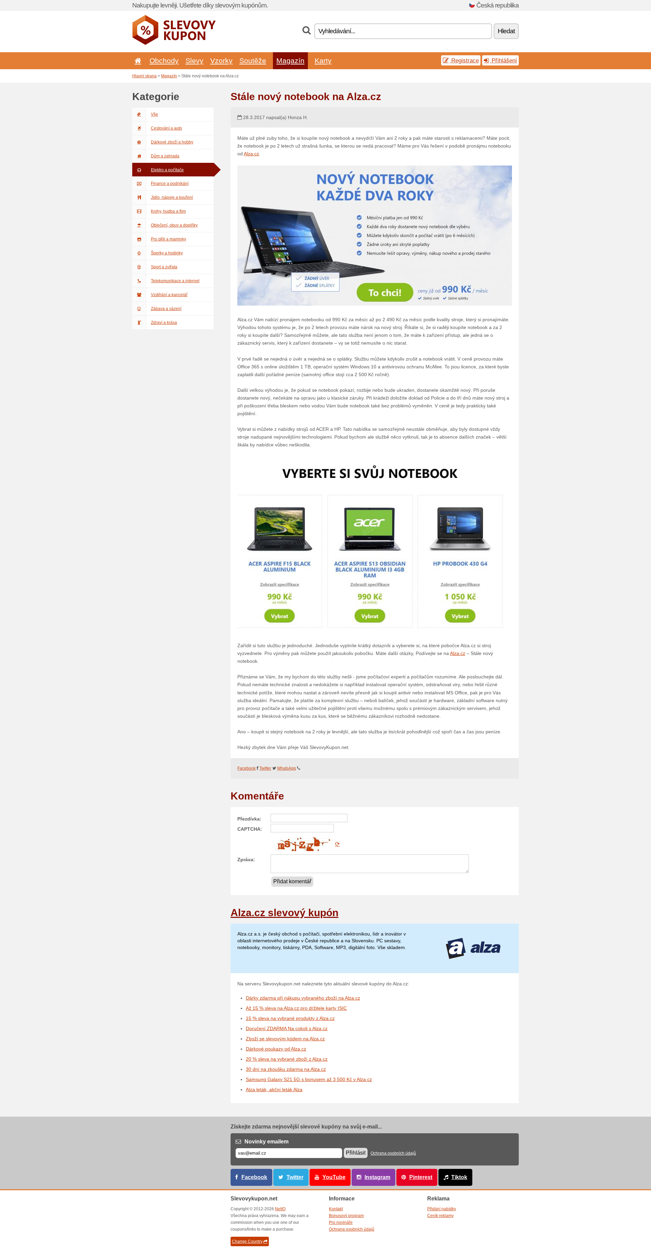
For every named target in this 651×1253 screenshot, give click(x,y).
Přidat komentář (292, 881)
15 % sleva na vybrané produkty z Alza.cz (290, 1018)
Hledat (506, 31)
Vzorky (221, 60)
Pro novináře (341, 1222)
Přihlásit (356, 1153)
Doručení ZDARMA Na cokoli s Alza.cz (287, 1028)
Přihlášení (503, 60)
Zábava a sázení (166, 308)
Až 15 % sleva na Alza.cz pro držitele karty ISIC (296, 1008)
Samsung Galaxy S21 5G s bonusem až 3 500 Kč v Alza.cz (309, 1079)
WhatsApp (286, 768)
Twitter (265, 768)
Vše (154, 114)
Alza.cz (251, 153)
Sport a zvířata (164, 267)
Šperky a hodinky (167, 253)
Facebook (246, 768)
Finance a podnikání (170, 183)
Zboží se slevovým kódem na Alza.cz (285, 1038)
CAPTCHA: (249, 829)
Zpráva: (246, 859)
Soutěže (252, 60)
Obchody (164, 60)
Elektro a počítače (167, 170)
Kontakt (336, 1209)
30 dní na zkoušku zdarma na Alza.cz (286, 1069)
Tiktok (459, 1177)
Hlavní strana (144, 76)
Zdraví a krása (164, 322)
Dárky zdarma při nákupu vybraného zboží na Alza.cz (303, 998)
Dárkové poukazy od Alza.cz (276, 1049)
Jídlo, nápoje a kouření (172, 197)
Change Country (247, 1241)
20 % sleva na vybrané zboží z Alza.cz (287, 1059)
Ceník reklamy (440, 1215)
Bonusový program (346, 1215)
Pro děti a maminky (168, 239)
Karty (323, 60)
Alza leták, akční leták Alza (274, 1089)
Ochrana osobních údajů (393, 1153)
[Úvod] (136, 60)
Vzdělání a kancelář (169, 294)
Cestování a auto (166, 128)
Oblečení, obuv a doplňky (174, 225)
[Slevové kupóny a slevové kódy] (174, 43)
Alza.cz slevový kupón (284, 912)
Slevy (194, 60)
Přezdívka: (249, 819)
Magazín (290, 60)
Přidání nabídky (441, 1209)
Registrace (464, 60)
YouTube (334, 1177)
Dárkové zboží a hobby (172, 142)
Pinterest (420, 1177)
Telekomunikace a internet (175, 280)
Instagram (377, 1177)
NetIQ (280, 1209)
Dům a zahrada (165, 156)
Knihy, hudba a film (168, 211)
